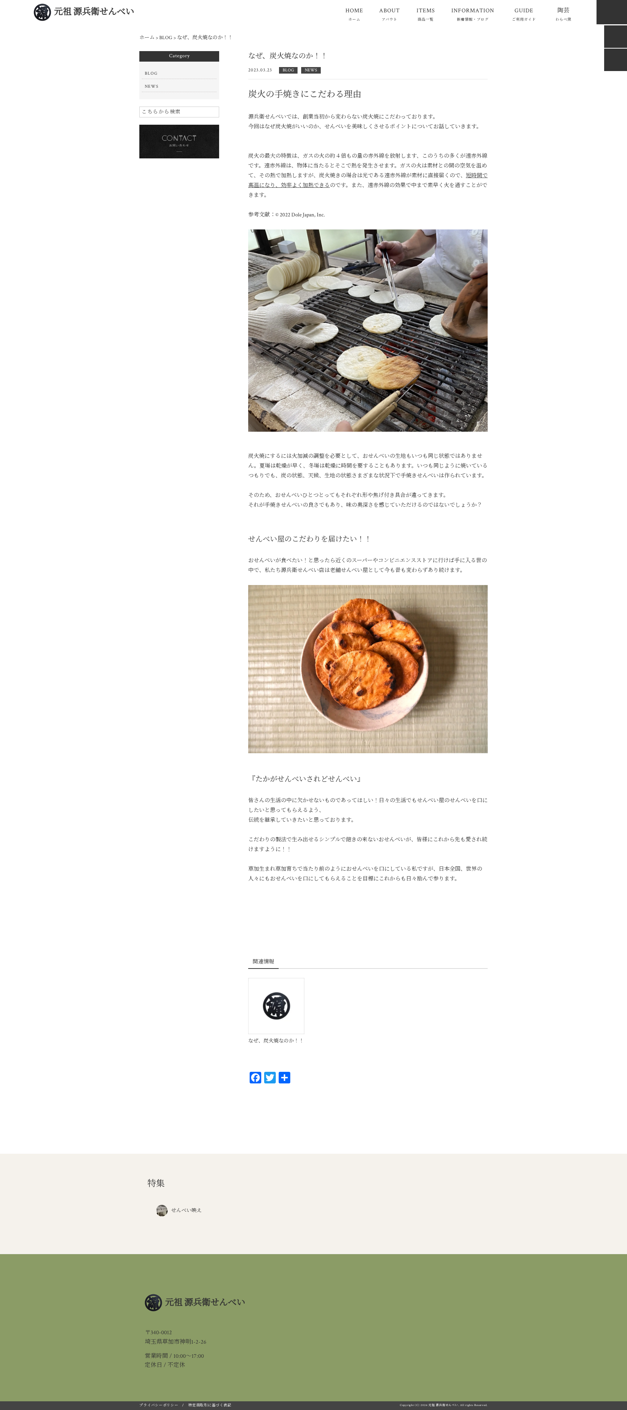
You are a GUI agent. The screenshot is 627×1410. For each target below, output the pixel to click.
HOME (354, 14)
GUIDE (524, 14)
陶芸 (563, 14)
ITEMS (426, 14)
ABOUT (389, 14)
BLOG (288, 70)
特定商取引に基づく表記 (209, 1405)
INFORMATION (472, 14)
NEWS (311, 70)
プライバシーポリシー (159, 1405)
